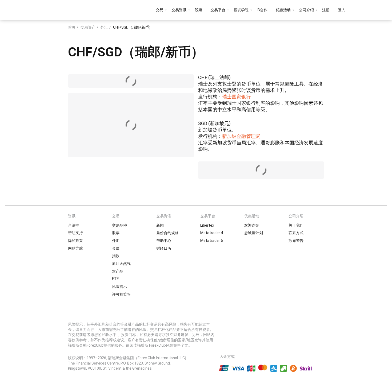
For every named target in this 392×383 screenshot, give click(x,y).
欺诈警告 (296, 240)
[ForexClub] (60, 10)
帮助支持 (75, 233)
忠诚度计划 (253, 233)
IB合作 (262, 10)
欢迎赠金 (251, 225)
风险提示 (119, 286)
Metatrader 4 (211, 233)
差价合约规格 (167, 233)
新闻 (160, 225)
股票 (198, 10)
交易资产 (88, 27)
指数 (115, 256)
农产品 (117, 271)
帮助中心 (163, 240)
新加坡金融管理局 (241, 136)
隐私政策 (75, 240)
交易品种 (119, 225)
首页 (71, 27)
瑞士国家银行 (236, 96)
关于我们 (296, 225)
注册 (326, 10)
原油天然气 (121, 263)
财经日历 (163, 248)
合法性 (73, 225)
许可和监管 (121, 294)
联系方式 (296, 233)
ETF (115, 279)
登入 (341, 10)
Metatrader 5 (211, 240)
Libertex (207, 225)
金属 (115, 248)
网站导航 (75, 248)
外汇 (104, 27)
